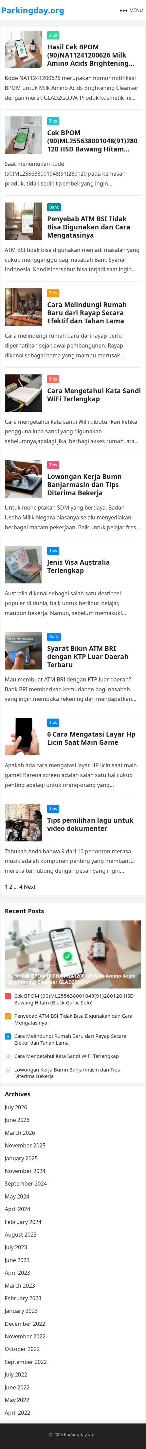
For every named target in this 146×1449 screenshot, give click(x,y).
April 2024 (17, 1209)
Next (30, 886)
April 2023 (17, 1272)
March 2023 (20, 1285)
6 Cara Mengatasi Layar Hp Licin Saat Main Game (91, 738)
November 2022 (25, 1336)
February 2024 (23, 1222)
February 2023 (23, 1298)
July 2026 (16, 1107)
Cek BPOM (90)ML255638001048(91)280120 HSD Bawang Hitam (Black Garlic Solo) (92, 145)
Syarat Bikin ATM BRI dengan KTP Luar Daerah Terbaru (88, 656)
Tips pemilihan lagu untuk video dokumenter (90, 824)
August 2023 (21, 1234)
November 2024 (25, 1171)
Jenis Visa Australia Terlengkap (78, 566)
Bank (54, 207)
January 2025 (21, 1158)
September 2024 (26, 1183)
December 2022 (25, 1323)
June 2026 (17, 1120)
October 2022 (22, 1349)
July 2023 (16, 1247)
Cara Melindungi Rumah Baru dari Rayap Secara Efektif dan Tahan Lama (87, 312)
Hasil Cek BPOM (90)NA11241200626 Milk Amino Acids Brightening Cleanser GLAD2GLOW (88, 59)
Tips (53, 35)
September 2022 (26, 1362)
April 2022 (17, 1412)
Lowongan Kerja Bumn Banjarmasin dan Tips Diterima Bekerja (84, 484)
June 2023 (17, 1260)
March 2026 (20, 1133)
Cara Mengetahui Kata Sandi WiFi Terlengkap (94, 394)
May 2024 (17, 1196)
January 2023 (21, 1311)
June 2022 (17, 1387)
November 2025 (25, 1145)
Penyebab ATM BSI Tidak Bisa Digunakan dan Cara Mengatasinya (88, 227)
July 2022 (16, 1374)
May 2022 (17, 1400)
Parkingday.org (32, 10)
